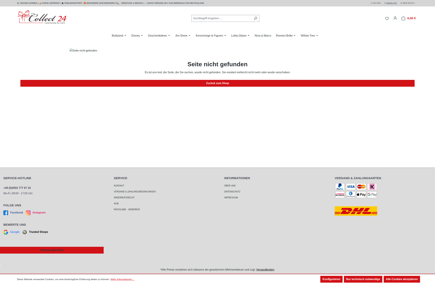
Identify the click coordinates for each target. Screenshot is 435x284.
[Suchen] (255, 18)
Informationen (237, 178)
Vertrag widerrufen (52, 250)
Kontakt (119, 185)
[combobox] (222, 18)
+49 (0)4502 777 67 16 (17, 187)
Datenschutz (232, 191)
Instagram (39, 212)
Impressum (231, 197)
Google (15, 231)
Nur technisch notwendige (363, 279)
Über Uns (230, 185)
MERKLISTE (391, 3)
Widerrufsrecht (124, 197)
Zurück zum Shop (217, 83)
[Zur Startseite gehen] (42, 17)
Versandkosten (265, 269)
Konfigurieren (331, 279)
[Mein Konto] (395, 18)
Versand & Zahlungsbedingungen (135, 191)
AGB (116, 203)
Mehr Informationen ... (123, 279)
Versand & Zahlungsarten (358, 178)
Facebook (17, 212)
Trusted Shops (38, 231)
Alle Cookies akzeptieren (402, 279)
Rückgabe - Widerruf (127, 209)
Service (120, 178)
